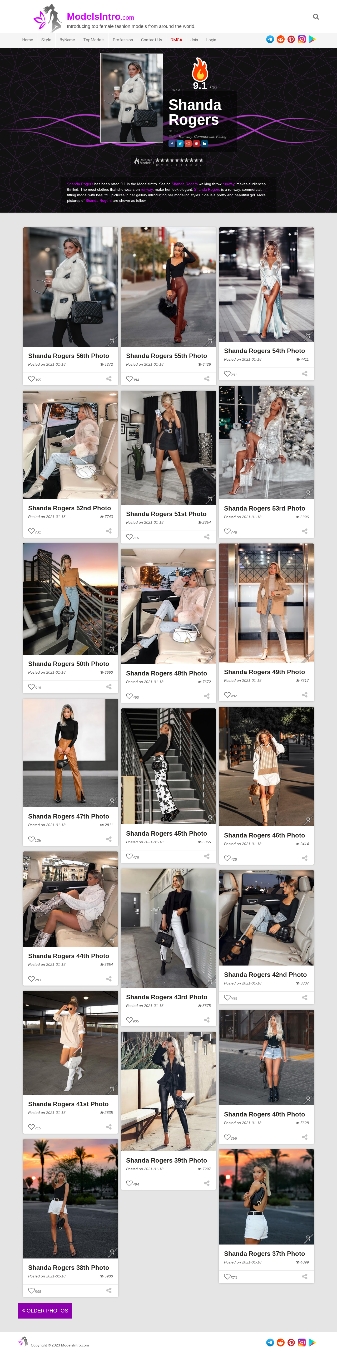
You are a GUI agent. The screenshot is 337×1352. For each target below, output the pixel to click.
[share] (171, 143)
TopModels (94, 39)
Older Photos (46, 1311)
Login (211, 39)
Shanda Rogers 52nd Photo (69, 508)
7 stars (171, 160)
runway (228, 184)
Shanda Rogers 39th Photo (166, 1160)
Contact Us (151, 39)
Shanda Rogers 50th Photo (68, 663)
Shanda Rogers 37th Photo (264, 1253)
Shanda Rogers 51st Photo (166, 513)
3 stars (191, 160)
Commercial (204, 136)
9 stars (162, 160)
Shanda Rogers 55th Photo (166, 355)
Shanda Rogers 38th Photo (68, 1267)
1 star (201, 160)
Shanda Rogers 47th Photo (68, 816)
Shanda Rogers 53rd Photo (264, 508)
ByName (67, 39)
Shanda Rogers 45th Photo (166, 833)
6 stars (176, 160)
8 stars (167, 160)
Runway (185, 136)
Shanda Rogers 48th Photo (166, 673)
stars (157, 160)
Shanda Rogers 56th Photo (68, 355)
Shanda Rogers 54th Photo (264, 350)
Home (27, 39)
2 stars (196, 160)
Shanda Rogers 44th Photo (68, 955)
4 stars (186, 160)
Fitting (221, 136)
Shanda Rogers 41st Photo (68, 1104)
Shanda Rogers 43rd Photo (166, 997)
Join (194, 39)
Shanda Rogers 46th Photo (264, 835)
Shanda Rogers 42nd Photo (265, 974)
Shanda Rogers (194, 112)
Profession (123, 39)
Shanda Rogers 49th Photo (264, 671)
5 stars (181, 160)
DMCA (176, 39)
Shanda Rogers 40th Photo (264, 1114)
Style (46, 39)
